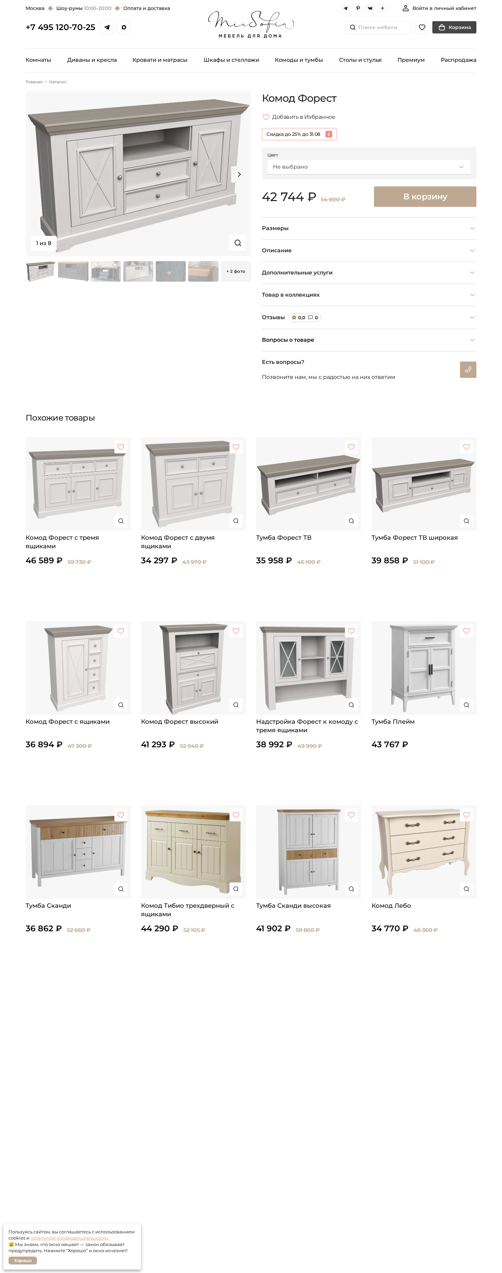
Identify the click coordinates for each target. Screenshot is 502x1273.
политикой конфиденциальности (69, 1238)
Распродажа (458, 60)
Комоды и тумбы (299, 60)
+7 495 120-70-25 (60, 27)
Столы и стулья (360, 60)
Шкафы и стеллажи (231, 60)
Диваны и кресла (92, 60)
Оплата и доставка (146, 8)
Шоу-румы (83, 8)
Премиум (411, 60)
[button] (239, 174)
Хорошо (22, 1260)
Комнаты (38, 60)
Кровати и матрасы (160, 60)
